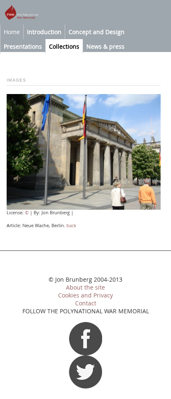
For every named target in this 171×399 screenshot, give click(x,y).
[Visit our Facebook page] (85, 353)
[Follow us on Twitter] (85, 386)
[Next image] (84, 207)
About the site (85, 287)
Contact (85, 303)
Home (12, 32)
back (71, 225)
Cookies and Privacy (85, 295)
